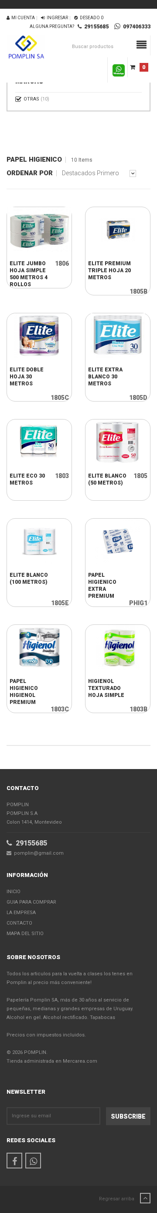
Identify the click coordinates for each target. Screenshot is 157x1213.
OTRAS (36, 99)
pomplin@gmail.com (37, 853)
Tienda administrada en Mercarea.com (52, 1061)
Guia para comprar (31, 902)
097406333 (135, 27)
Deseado (90, 17)
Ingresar (56, 17)
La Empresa (21, 912)
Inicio (13, 891)
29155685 (95, 27)
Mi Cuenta (22, 17)
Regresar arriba (117, 1199)
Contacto (19, 923)
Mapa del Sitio (25, 933)
